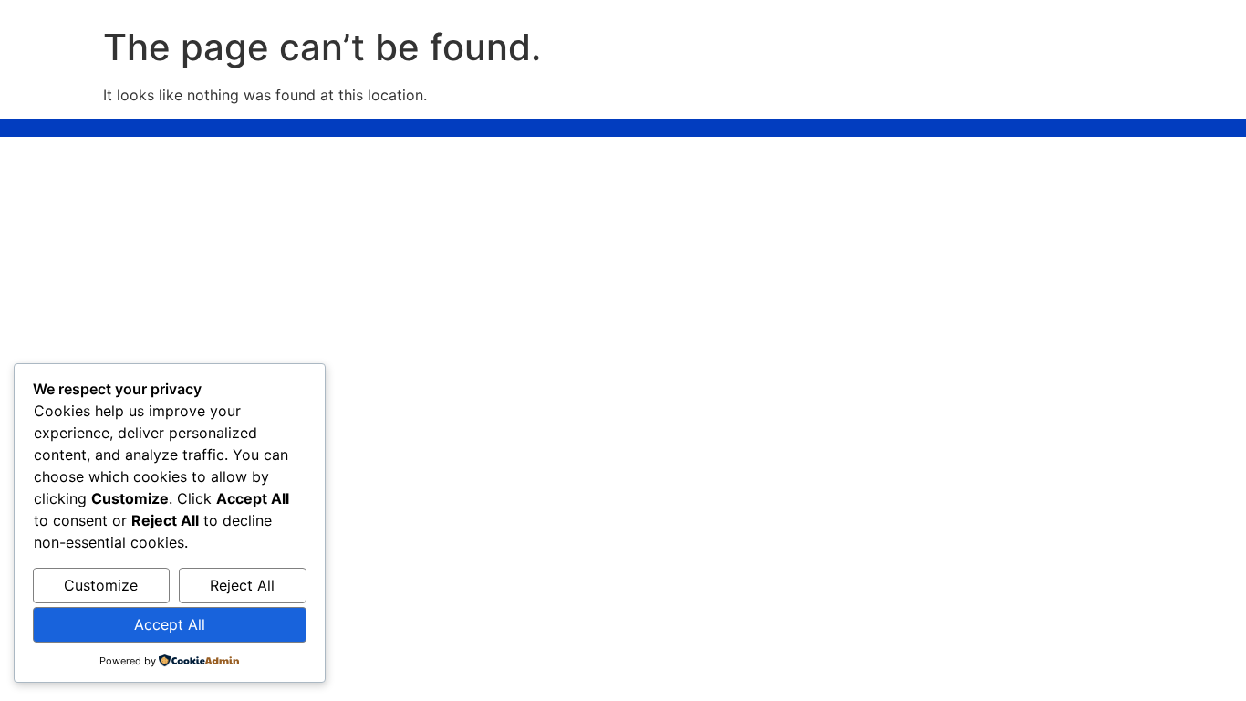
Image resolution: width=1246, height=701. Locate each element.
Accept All (169, 624)
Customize (101, 585)
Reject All (242, 585)
